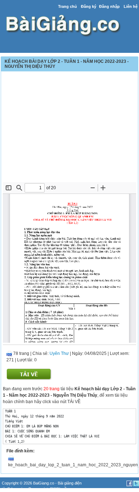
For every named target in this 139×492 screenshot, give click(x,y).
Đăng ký (88, 6)
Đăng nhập (109, 6)
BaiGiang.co (43, 483)
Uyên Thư (59, 353)
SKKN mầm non (63, 489)
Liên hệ (131, 6)
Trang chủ (67, 6)
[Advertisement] (69, 129)
